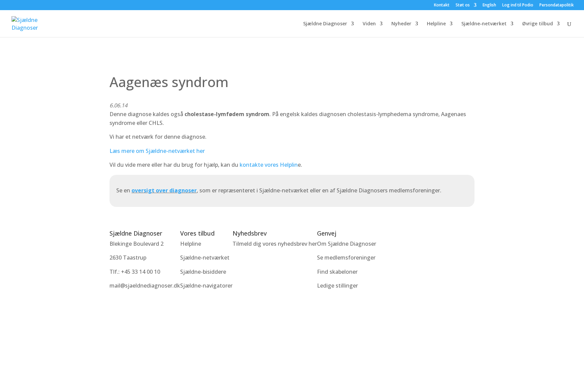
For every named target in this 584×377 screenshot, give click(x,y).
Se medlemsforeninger (346, 257)
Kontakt (441, 5)
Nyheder (401, 24)
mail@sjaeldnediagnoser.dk (145, 285)
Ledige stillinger (337, 285)
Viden (369, 24)
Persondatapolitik (556, 5)
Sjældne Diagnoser (325, 24)
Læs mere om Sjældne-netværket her (157, 151)
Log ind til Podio (517, 5)
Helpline (436, 24)
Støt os (463, 5)
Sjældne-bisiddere (203, 271)
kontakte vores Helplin (269, 164)
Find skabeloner (337, 271)
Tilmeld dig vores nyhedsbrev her (275, 243)
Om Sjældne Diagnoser (347, 243)
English (489, 5)
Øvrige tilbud (537, 24)
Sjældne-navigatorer (206, 285)
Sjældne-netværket (484, 24)
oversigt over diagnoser (164, 190)
